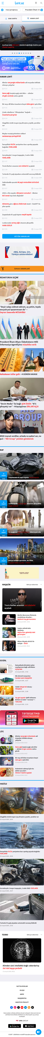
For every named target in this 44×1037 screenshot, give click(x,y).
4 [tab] (19, 53)
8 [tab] (28, 53)
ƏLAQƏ (22, 990)
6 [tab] (23, 53)
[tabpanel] (22, 37)
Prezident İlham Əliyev (32, 10)
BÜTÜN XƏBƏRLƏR (22, 236)
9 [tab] (30, 53)
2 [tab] (14, 53)
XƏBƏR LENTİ (6, 76)
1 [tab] (12, 53)
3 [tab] (16, 53)
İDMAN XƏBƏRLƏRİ (22, 269)
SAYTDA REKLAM (22, 986)
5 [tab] (21, 53)
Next (41, 10)
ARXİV (22, 994)
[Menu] (3, 3)
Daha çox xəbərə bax (32, 584)
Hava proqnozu (10, 10)
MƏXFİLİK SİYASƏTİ (22, 1002)
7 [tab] (26, 53)
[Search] (41, 3)
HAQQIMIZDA (22, 998)
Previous (2, 10)
